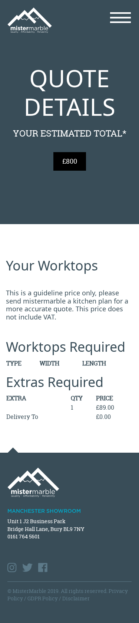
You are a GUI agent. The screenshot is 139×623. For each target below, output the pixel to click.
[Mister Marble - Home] (35, 20)
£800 (69, 161)
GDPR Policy (42, 598)
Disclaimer (76, 598)
